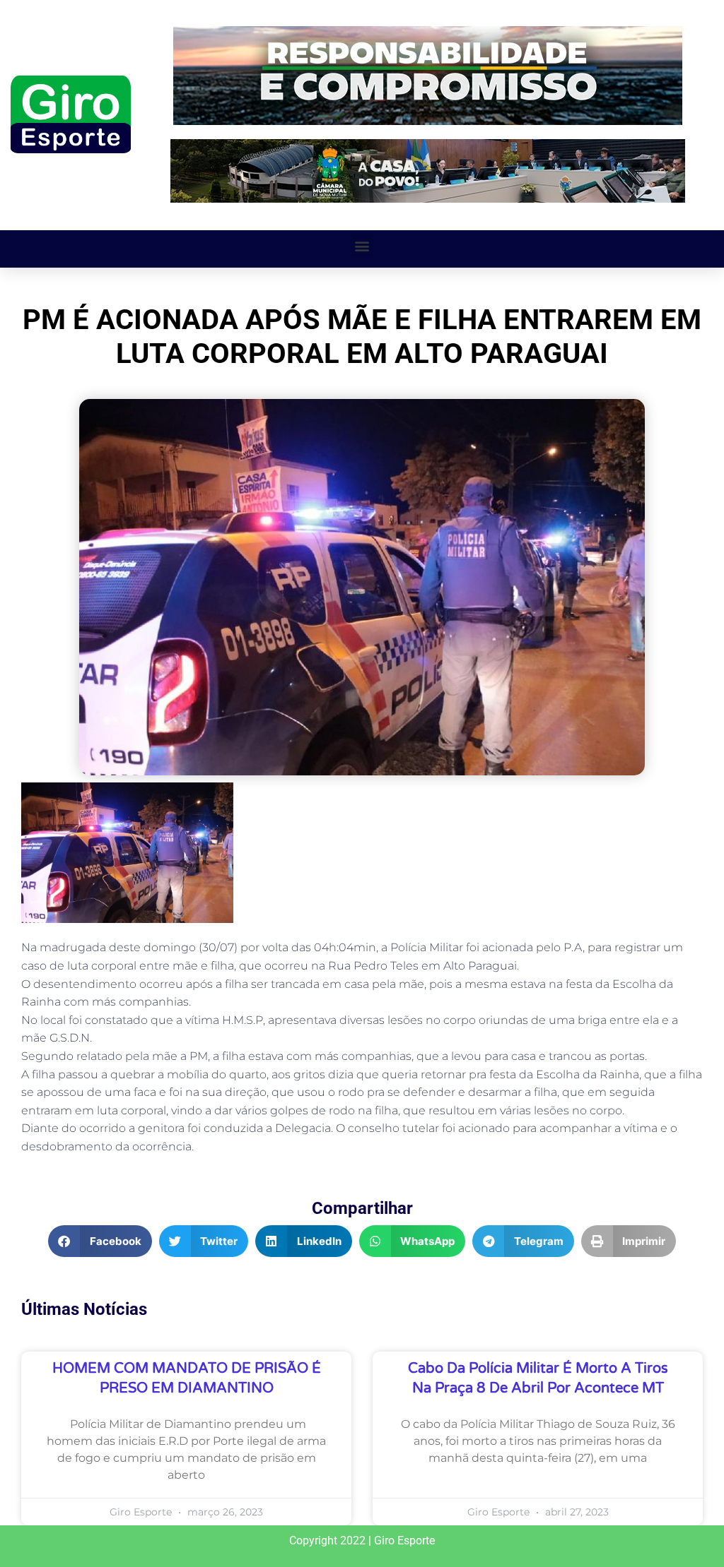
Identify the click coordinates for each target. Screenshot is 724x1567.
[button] (362, 245)
